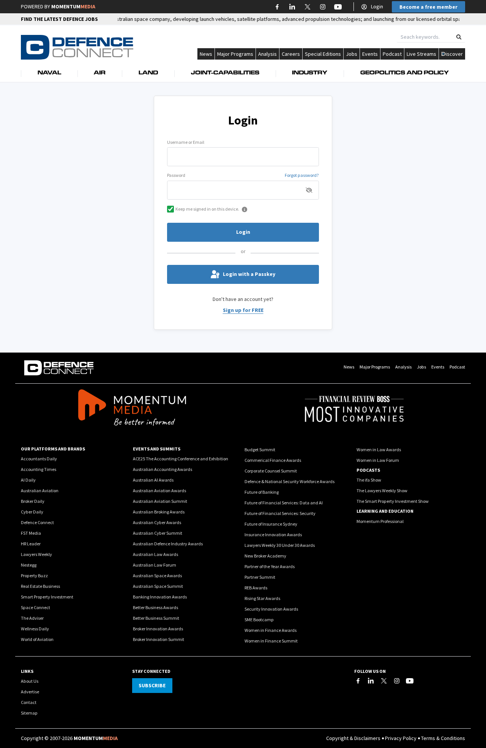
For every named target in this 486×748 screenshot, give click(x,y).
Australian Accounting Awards (162, 469)
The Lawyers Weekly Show (382, 490)
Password (176, 175)
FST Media (31, 533)
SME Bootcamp (259, 619)
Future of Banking (262, 492)
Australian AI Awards (153, 480)
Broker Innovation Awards (158, 628)
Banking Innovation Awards (160, 597)
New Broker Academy (265, 556)
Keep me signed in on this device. (207, 209)
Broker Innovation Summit (158, 639)
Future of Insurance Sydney (271, 524)
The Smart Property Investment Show (393, 501)
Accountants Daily (39, 458)
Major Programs (235, 53)
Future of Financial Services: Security (280, 513)
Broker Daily (32, 501)
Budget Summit (260, 449)
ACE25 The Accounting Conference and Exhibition (180, 458)
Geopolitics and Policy (404, 73)
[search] (458, 37)
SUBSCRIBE (152, 685)
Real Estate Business (40, 586)
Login (377, 6)
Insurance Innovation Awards (273, 534)
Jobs (351, 53)
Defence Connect (37, 522)
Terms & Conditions (443, 738)
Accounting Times (38, 469)
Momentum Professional (380, 521)
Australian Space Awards (157, 575)
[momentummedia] (132, 408)
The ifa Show (369, 480)
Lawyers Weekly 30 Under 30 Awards (280, 545)
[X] (384, 681)
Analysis (267, 53)
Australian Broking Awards (159, 512)
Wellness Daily (35, 628)
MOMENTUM (73, 6)
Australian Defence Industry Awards (168, 543)
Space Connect (35, 607)
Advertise (30, 691)
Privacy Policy (401, 738)
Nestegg (28, 565)
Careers (291, 53)
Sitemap (29, 713)
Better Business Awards (155, 607)
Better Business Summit (156, 618)
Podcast (392, 53)
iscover (454, 53)
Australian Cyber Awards (157, 522)
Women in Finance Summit (271, 641)
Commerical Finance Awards (273, 460)
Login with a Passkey (249, 274)
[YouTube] (409, 681)
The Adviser (32, 618)
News (206, 53)
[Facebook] (358, 681)
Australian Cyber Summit (157, 533)
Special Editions (323, 53)
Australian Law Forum (154, 565)
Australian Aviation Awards (159, 490)
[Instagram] (397, 681)
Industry (309, 73)
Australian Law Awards (155, 554)
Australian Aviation (39, 490)
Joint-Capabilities (225, 73)
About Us (29, 681)
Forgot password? (302, 175)
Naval (49, 73)
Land (148, 73)
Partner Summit (260, 577)
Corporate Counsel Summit (271, 471)
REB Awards (256, 588)
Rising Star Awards (262, 598)
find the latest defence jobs (59, 19)
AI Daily (28, 480)
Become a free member (428, 6)
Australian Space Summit (158, 586)
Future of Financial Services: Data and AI (284, 502)
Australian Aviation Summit (160, 501)
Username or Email (185, 142)
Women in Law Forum (378, 460)
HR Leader (31, 543)
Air (100, 73)
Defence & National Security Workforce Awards (290, 481)
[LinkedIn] (371, 681)
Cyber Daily (32, 512)
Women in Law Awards (379, 449)
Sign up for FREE (243, 310)
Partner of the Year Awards (270, 566)
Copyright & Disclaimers (353, 738)
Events (370, 53)
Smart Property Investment (47, 597)
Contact (28, 702)
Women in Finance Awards (271, 630)
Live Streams (421, 53)
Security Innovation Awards (271, 609)
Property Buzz (34, 575)
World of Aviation (37, 639)
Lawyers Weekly (36, 554)
